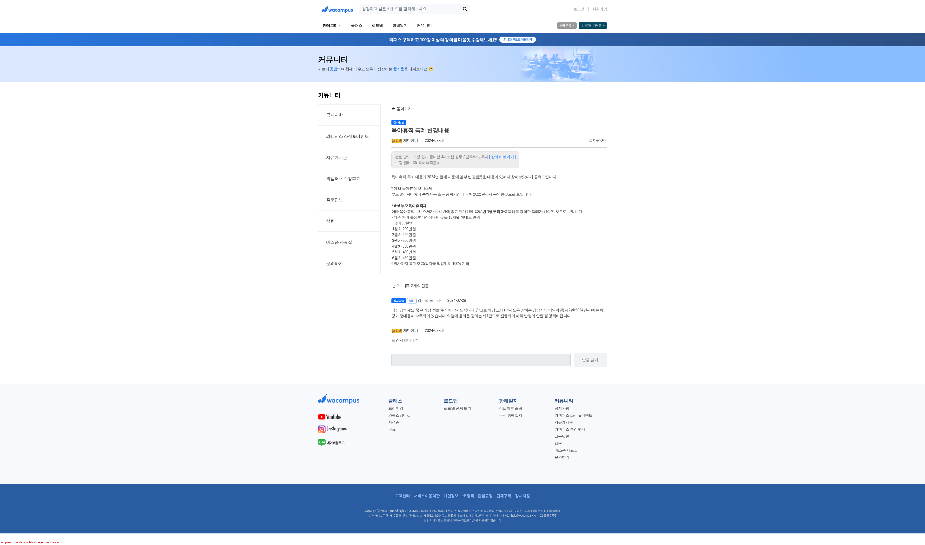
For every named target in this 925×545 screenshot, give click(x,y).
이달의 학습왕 (510, 408)
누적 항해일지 (510, 415)
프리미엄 (395, 408)
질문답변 (562, 436)
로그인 (578, 9)
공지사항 (562, 408)
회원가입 (599, 9)
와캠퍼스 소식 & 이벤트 (573, 415)
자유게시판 (564, 422)
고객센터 (402, 495)
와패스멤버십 (399, 415)
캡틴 (558, 443)
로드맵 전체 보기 (457, 408)
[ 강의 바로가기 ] (502, 157)
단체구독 (503, 495)
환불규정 (485, 495)
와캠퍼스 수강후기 (570, 429)
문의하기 (562, 457)
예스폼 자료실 (566, 450)
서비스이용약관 (427, 495)
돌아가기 (404, 108)
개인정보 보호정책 (458, 495)
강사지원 (522, 495)
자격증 (393, 422)
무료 (392, 429)
